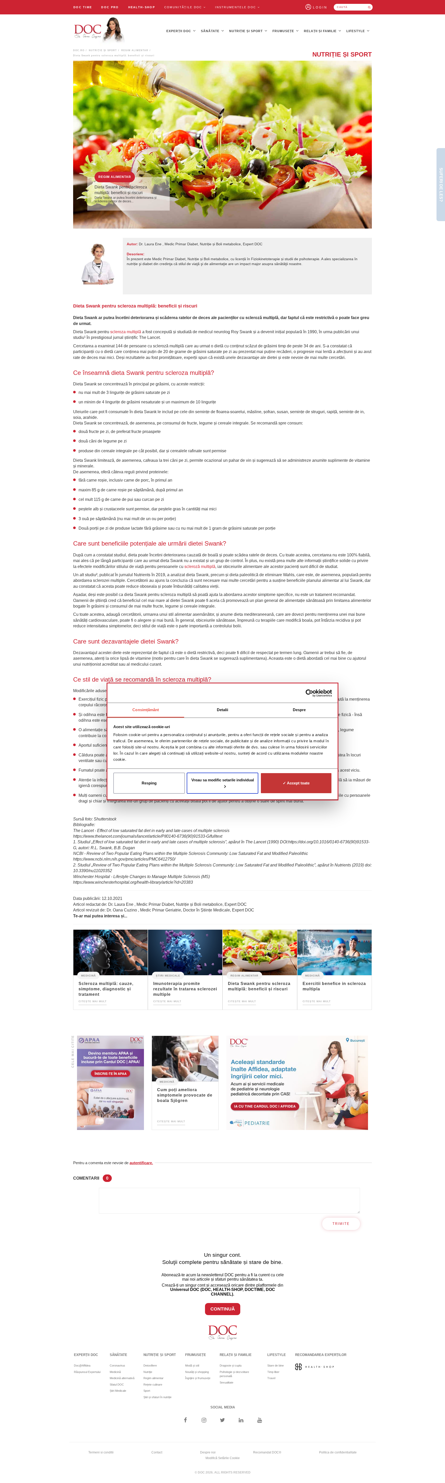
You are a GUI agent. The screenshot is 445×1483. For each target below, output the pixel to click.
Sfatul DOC (117, 1384)
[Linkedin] (241, 1420)
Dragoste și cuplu (231, 1365)
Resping (149, 783)
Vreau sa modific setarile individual (222, 780)
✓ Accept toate (296, 783)
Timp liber (273, 1371)
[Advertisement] (110, 1083)
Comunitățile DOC (183, 7)
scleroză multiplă (199, 566)
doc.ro (78, 50)
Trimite (341, 1224)
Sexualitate (226, 1382)
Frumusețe (283, 31)
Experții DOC (179, 31)
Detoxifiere (150, 1365)
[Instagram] (204, 1420)
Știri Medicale (168, 975)
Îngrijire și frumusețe (197, 1378)
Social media (222, 1407)
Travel (271, 1378)
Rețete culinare (152, 1384)
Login (320, 7)
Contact (156, 1452)
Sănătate (210, 31)
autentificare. (141, 1163)
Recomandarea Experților (320, 1355)
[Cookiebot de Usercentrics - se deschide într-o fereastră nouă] (309, 693)
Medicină (88, 975)
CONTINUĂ (222, 1309)
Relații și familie (321, 31)
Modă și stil (192, 1365)
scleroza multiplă (125, 332)
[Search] (369, 7)
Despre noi (208, 1452)
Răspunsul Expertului (87, 1371)
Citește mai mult (93, 1001)
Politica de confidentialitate (338, 1452)
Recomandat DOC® (267, 1452)
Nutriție (147, 1371)
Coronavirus (117, 1365)
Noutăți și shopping (197, 1371)
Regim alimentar (134, 50)
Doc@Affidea (82, 1365)
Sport (146, 1390)
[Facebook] (185, 1420)
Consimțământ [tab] (145, 710)
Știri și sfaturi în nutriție (157, 1397)
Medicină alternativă (122, 1378)
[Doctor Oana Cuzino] (99, 31)
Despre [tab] (299, 710)
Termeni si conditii (101, 1452)
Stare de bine (275, 1365)
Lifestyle (356, 31)
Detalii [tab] (222, 710)
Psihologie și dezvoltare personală (234, 1374)
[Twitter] (222, 1420)
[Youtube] (260, 1420)
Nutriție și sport (246, 31)
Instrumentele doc (236, 7)
